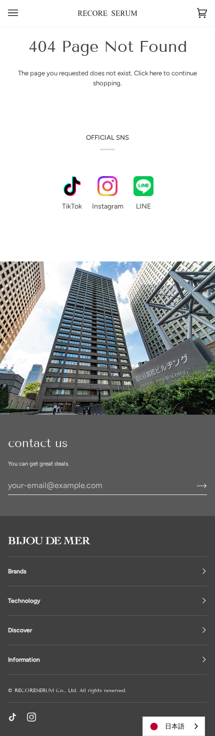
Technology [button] (24, 600)
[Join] (193, 485)
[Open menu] (23, 13)
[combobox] (173, 726)
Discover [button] (20, 630)
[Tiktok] (12, 717)
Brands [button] (17, 571)
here (156, 73)
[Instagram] (31, 717)
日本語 (174, 726)
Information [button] (24, 659)
